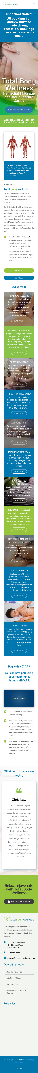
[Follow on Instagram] (20, 1068)
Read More (19, 321)
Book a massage (21, 901)
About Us (19, 270)
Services (19, 278)
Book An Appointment (20, 109)
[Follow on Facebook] (17, 1068)
